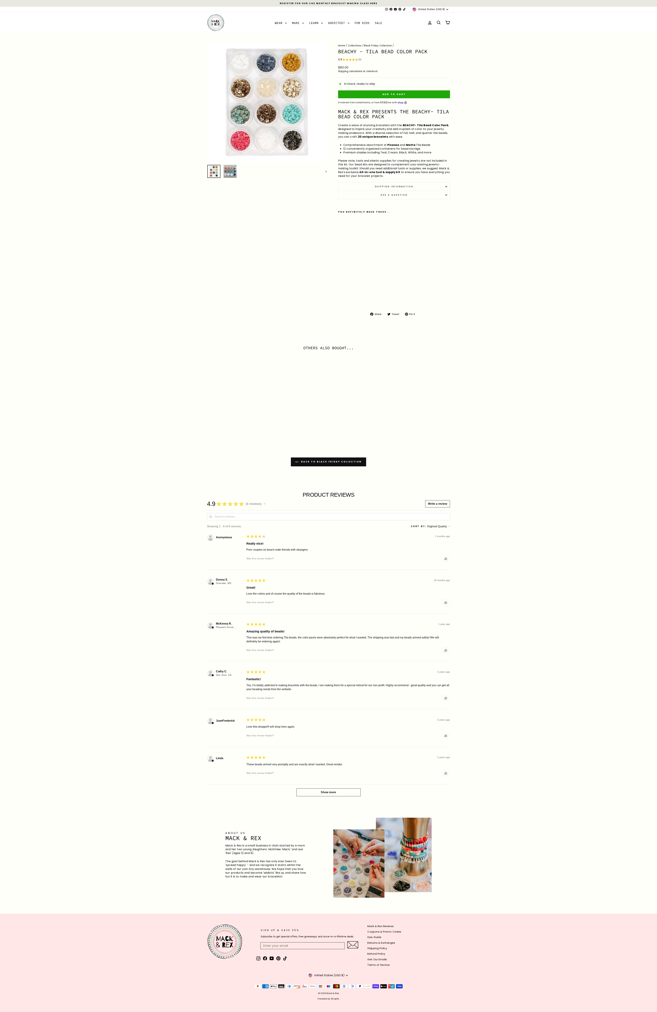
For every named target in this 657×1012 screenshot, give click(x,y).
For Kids (362, 23)
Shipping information (394, 186)
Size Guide (374, 937)
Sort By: (419, 526)
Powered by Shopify (328, 998)
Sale (378, 23)
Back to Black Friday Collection (331, 461)
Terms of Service (378, 965)
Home (341, 45)
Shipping (343, 71)
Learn (314, 23)
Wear (279, 23)
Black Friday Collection (378, 45)
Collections (355, 45)
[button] (265, 504)
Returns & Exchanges (381, 943)
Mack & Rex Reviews (380, 926)
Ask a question (394, 194)
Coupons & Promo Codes (384, 931)
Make (296, 23)
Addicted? (337, 23)
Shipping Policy (377, 948)
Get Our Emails (377, 959)
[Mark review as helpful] (446, 558)
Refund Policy (376, 954)
